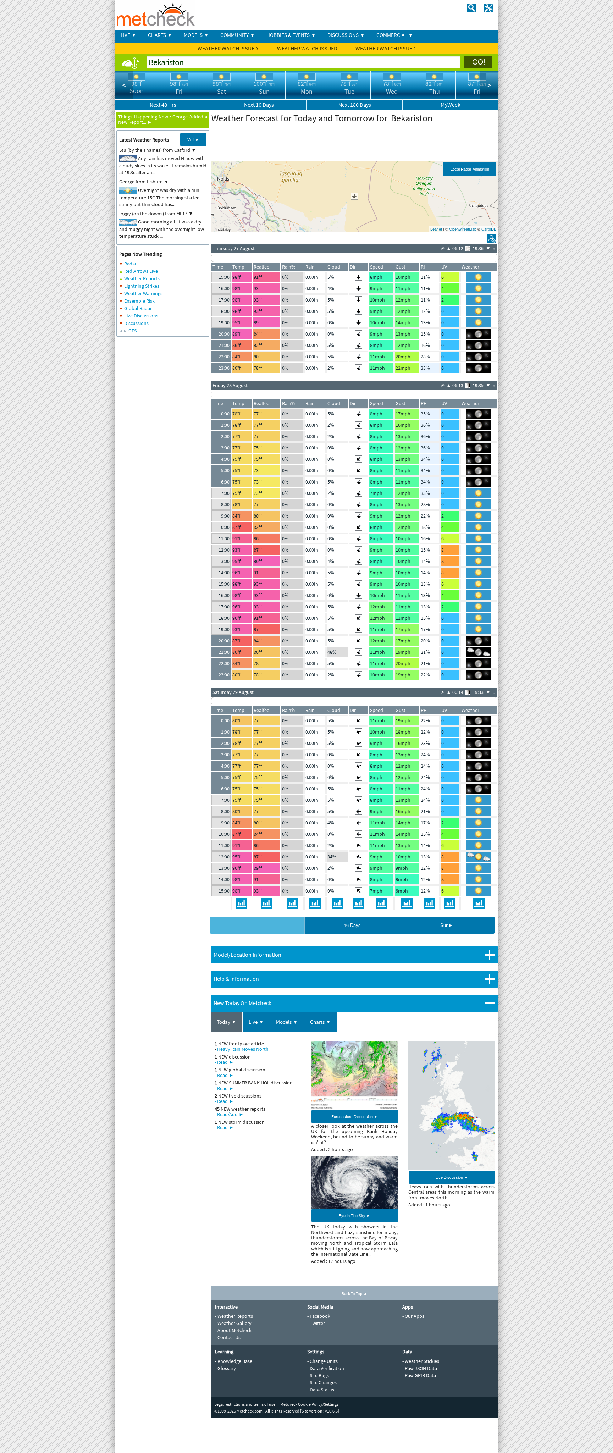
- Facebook (318, 1316)
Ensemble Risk (139, 301)
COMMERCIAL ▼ (394, 35)
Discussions (136, 323)
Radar (130, 263)
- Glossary (225, 1368)
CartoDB (488, 229)
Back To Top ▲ (355, 1293)
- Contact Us (228, 1337)
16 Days (352, 925)
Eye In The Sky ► (354, 1215)
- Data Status (320, 1389)
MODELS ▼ (196, 35)
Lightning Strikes (141, 286)
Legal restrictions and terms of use (244, 1404)
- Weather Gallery (233, 1323)
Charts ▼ (320, 1021)
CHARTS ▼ (160, 35)
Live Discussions (141, 316)
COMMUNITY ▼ (237, 35)
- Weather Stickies (420, 1361)
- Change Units (322, 1361)
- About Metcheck (233, 1330)
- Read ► (224, 1062)
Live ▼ (256, 1021)
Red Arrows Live (141, 271)
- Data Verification (325, 1368)
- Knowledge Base (233, 1361)
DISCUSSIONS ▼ (346, 35)
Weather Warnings (143, 293)
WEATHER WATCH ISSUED (228, 48)
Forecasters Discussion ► (354, 1116)
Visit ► (193, 139)
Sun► (446, 925)
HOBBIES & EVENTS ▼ (291, 35)
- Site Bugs (318, 1375)
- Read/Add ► (229, 1114)
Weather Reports (142, 278)
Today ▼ (227, 1021)
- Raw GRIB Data (419, 1375)
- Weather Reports (234, 1316)
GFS (132, 330)
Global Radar (138, 308)
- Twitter (316, 1323)
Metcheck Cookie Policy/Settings (309, 1404)
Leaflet (436, 229)
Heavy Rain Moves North (243, 1049)
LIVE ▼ (129, 35)
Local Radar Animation (470, 169)
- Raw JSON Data (419, 1368)
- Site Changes (322, 1382)
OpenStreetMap (462, 229)
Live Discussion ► (452, 1177)
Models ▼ (287, 1021)
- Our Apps (413, 1316)
